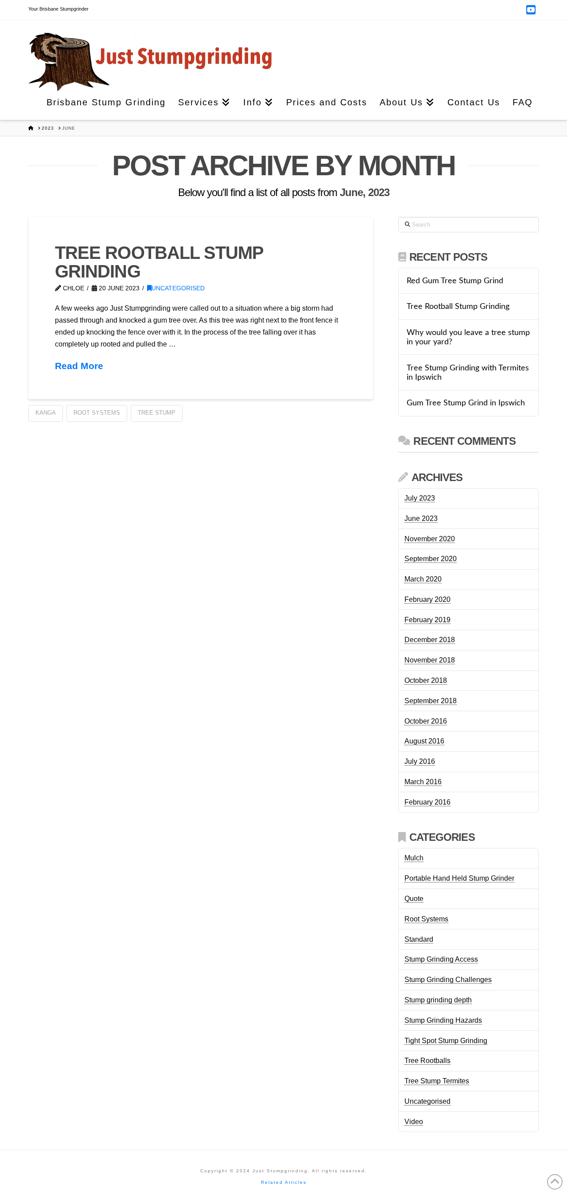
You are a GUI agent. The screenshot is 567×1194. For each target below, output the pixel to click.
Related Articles (284, 1182)
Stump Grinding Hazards (443, 1020)
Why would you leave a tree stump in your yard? (468, 337)
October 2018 (425, 680)
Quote (413, 898)
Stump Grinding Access (441, 959)
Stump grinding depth (438, 1000)
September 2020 (430, 558)
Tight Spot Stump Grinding (445, 1040)
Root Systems (97, 412)
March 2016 (423, 782)
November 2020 (429, 539)
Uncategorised (178, 288)
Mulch (413, 858)
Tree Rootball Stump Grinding (159, 262)
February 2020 (427, 599)
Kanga (45, 412)
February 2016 (427, 802)
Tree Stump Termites (436, 1081)
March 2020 (423, 579)
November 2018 (429, 660)
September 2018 (430, 701)
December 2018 (429, 639)
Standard (418, 939)
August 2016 (424, 741)
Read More (79, 366)
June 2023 (421, 518)
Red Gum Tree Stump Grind (455, 281)
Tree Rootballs (427, 1060)
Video (413, 1121)
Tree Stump (156, 412)
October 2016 (425, 721)
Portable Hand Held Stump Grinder (459, 878)
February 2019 (427, 620)
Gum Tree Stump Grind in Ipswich (466, 403)
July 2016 (419, 761)
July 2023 (419, 498)
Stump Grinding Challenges (448, 979)
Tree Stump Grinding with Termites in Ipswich (468, 372)
